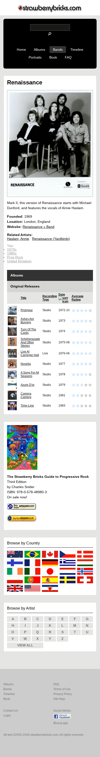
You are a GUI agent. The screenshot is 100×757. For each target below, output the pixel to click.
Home (21, 49)
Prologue (27, 310)
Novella (26, 364)
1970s (12, 249)
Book (53, 57)
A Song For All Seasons (30, 374)
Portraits (35, 57)
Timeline (76, 49)
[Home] (50, 11)
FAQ (68, 57)
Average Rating (77, 298)
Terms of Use (62, 689)
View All (25, 645)
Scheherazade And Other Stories (30, 342)
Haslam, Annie (18, 239)
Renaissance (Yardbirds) (51, 239)
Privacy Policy (62, 694)
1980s (12, 253)
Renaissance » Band (38, 227)
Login (7, 715)
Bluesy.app (60, 723)
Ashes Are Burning (27, 320)
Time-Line (27, 405)
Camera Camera (26, 395)
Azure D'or (27, 385)
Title (23, 298)
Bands (58, 49)
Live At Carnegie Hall (30, 353)
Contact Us (10, 710)
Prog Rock (15, 257)
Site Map (59, 699)
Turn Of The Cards (28, 331)
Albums (39, 49)
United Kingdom (19, 261)
